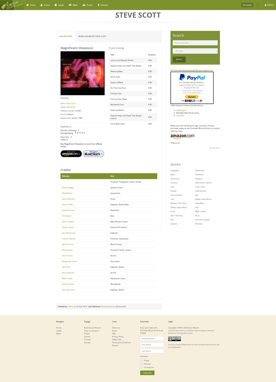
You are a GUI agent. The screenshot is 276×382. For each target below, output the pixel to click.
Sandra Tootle (68, 284)
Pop (197, 207)
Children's (199, 174)
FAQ (114, 333)
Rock (197, 215)
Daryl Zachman (68, 290)
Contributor (149, 367)
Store (114, 330)
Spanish (173, 223)
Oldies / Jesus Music (178, 207)
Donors (115, 345)
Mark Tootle (67, 278)
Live (172, 199)
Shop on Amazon (91, 330)
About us (116, 327)
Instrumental (176, 195)
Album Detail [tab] (65, 36)
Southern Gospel (202, 219)
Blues (172, 174)
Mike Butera (67, 193)
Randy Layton (68, 227)
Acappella (174, 170)
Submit (270, 5)
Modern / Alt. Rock (178, 203)
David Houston (68, 210)
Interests (144, 356)
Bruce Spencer (68, 272)
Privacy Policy (118, 336)
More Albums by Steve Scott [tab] (92, 36)
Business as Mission (92, 327)
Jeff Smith (66, 267)
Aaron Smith (67, 255)
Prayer (90, 5)
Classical (198, 178)
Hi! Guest (247, 5)
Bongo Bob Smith (69, 261)
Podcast (104, 5)
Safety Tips (116, 339)
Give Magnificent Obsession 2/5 (78, 133)
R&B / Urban (200, 211)
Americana (199, 170)
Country (174, 182)
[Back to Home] (12, 5)
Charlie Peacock (68, 238)
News (75, 5)
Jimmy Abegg (67, 187)
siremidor (180, 115)
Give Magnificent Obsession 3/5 (80, 133)
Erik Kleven (66, 216)
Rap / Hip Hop (176, 215)
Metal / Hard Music (203, 199)
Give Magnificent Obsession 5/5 (84, 133)
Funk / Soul (200, 187)
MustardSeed (106, 306)
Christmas (174, 178)
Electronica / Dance (203, 182)
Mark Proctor (67, 244)
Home (33, 5)
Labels (61, 5)
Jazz (196, 195)
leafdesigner (181, 110)
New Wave (199, 203)
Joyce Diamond (68, 199)
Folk (172, 187)
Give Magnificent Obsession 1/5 (76, 133)
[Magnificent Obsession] (83, 73)
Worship (198, 223)
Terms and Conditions (121, 342)
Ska (172, 219)
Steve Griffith (67, 204)
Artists (47, 5)
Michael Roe (67, 250)
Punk (172, 211)
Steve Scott (71, 103)
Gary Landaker (68, 221)
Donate (87, 342)
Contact (87, 339)
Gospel (173, 191)
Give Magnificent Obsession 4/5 (82, 133)
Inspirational (200, 191)
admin (70, 306)
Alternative (70, 107)
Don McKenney (68, 233)
